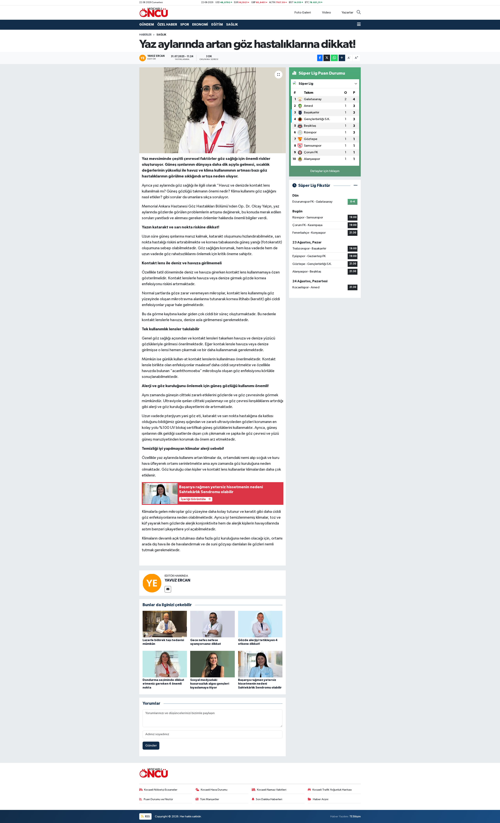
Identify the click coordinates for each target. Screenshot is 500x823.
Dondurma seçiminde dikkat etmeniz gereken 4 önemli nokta (163, 683)
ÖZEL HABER (167, 24)
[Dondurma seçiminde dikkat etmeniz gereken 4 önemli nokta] (165, 664)
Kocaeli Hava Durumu (214, 789)
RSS (147, 816)
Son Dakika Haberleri (269, 799)
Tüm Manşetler (209, 799)
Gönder (151, 745)
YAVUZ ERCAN (177, 580)
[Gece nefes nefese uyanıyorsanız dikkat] (212, 624)
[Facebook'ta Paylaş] (320, 58)
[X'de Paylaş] (326, 58)
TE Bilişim (355, 816)
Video (326, 12)
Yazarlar (347, 12)
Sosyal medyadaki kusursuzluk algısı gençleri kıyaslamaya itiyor (209, 683)
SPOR (184, 24)
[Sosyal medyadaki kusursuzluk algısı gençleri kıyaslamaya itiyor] (212, 664)
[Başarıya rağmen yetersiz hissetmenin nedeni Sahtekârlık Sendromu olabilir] (260, 664)
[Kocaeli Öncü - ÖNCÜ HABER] (154, 12)
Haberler (145, 34)
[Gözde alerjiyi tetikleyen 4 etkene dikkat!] (260, 624)
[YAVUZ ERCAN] (152, 583)
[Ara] (359, 12)
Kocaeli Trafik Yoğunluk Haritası (332, 789)
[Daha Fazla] (342, 58)
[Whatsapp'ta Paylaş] (334, 58)
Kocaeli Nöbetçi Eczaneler (160, 789)
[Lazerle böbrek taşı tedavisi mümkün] (165, 624)
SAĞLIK (232, 24)
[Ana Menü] (359, 24)
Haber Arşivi (320, 799)
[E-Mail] (168, 589)
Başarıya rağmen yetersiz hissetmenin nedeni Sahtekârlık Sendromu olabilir (260, 683)
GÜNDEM (146, 24)
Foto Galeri (303, 12)
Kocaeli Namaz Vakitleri (271, 789)
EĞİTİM (217, 24)
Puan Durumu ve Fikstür (158, 799)
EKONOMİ (200, 24)
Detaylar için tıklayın (324, 171)
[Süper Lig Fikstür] (355, 185)
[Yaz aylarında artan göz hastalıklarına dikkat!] (212, 110)
